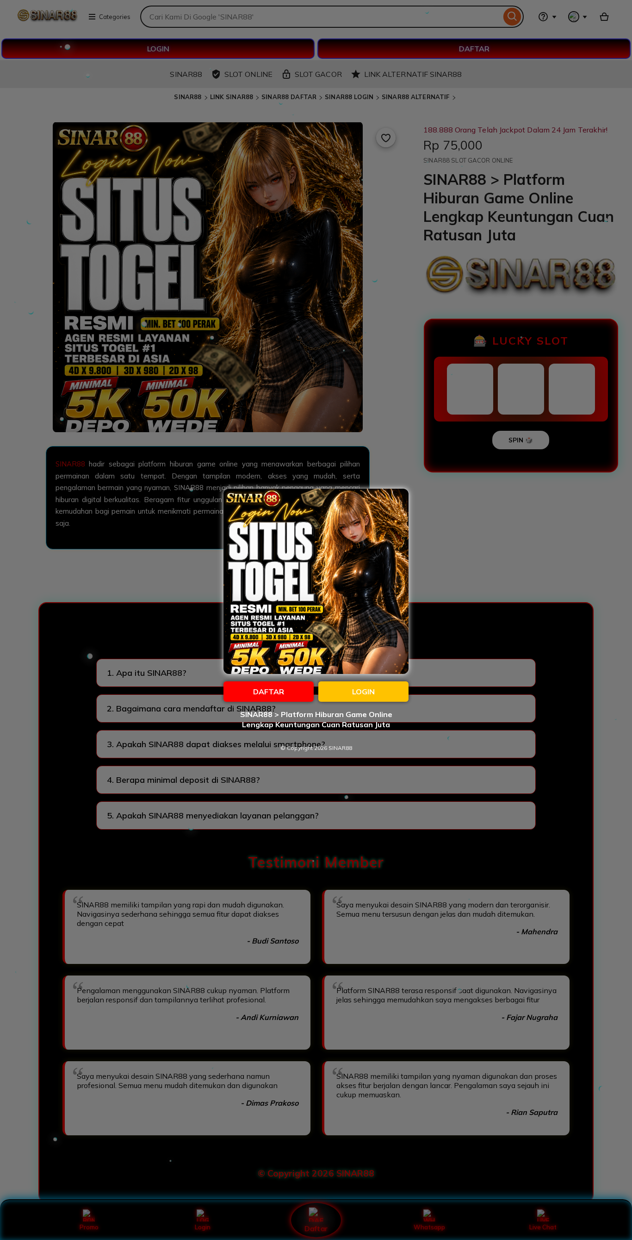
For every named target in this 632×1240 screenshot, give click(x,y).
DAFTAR (268, 691)
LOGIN (363, 691)
